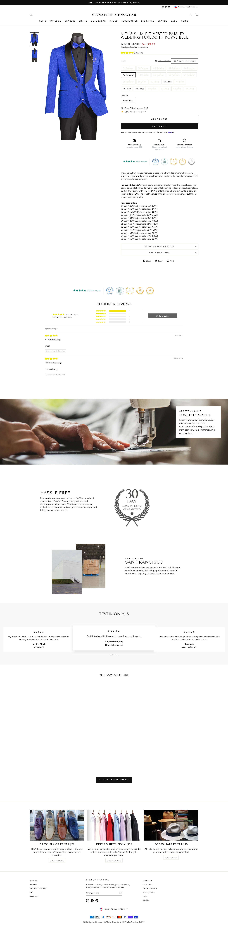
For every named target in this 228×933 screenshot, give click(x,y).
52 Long (165, 88)
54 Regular (189, 75)
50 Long (152, 88)
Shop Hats (171, 857)
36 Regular (128, 68)
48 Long (139, 88)
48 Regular (143, 75)
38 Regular (143, 68)
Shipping (124, 47)
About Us (33, 880)
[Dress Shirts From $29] (114, 825)
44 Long (180, 81)
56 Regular (128, 81)
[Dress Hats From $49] (171, 825)
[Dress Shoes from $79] (57, 825)
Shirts (83, 21)
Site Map (146, 900)
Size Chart (34, 896)
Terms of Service (150, 888)
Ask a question (159, 252)
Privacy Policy (149, 892)
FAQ (31, 892)
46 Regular (128, 75)
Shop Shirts (114, 860)
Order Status (148, 884)
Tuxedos (55, 21)
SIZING (185, 21)
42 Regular (174, 68)
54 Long (177, 88)
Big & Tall (147, 21)
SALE (174, 21)
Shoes (114, 21)
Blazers (70, 21)
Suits (42, 21)
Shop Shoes (56, 860)
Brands (162, 21)
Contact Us (147, 880)
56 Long (190, 88)
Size (158, 61)
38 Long (142, 81)
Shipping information (159, 246)
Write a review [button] (162, 316)
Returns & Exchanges (38, 888)
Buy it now (159, 126)
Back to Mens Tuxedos (115, 779)
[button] (127, 52)
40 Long (155, 81)
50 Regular (158, 75)
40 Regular (158, 68)
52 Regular (174, 75)
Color (125, 96)
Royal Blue (128, 100)
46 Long (127, 88)
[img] (51, 335)
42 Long (167, 81)
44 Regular (189, 68)
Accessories (129, 21)
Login (145, 896)
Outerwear (98, 21)
